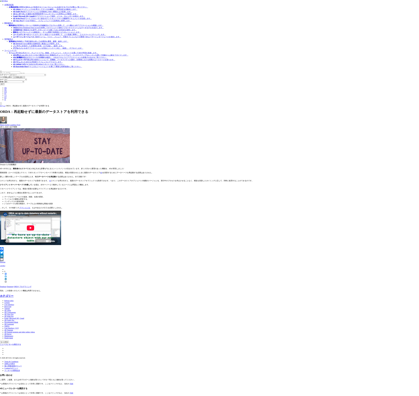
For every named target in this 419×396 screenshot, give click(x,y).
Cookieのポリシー (11, 368)
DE (5, 88)
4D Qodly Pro (9, 320)
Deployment (8, 338)
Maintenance (8, 336)
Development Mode (11, 322)
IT (5, 100)
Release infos (9, 301)
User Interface (9, 305)
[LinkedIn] (209, 256)
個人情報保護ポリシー (13, 366)
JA (2, 84)
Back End (7, 306)
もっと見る (4, 342)
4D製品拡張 (9, 5)
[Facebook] (209, 249)
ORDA (16, 287)
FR (5, 90)
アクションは (24, 208)
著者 (1, 82)
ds (101, 173)
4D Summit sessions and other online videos (19, 332)
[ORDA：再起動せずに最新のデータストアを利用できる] (35, 162)
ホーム (2, 106)
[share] (4, 283)
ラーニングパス (10, 50)
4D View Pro (9, 314)
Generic (7, 303)
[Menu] (1, 103)
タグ (1, 79)
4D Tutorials (8, 330)
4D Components (10, 312)
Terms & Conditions (11, 362)
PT (5, 94)
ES (5, 98)
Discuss (2, 262)
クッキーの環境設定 (12, 370)
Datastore (10, 287)
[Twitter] (209, 252)
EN (5, 92)
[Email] (209, 259)
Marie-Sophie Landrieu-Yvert (10, 125)
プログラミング (25, 287)
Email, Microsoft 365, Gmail (14, 318)
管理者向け (8, 39)
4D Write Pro (9, 316)
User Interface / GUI (11, 328)
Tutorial (7, 308)
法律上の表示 (9, 364)
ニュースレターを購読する (10, 344)
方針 (71, 384)
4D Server (7, 334)
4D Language (9, 324)
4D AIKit (7, 310)
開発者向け (8, 23)
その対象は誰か (6, 77)
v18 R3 (2, 266)
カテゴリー (4, 75)
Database (3, 287)
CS (5, 96)
